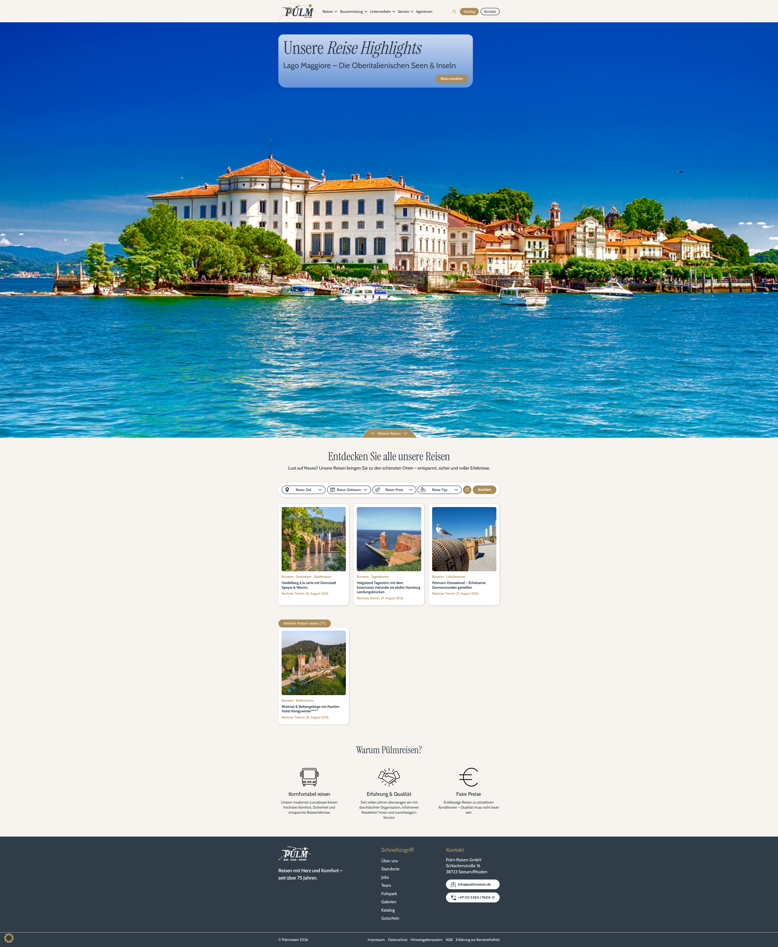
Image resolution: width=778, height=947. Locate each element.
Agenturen (424, 11)
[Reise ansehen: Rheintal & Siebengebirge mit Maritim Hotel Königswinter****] (314, 663)
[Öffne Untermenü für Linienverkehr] (394, 11)
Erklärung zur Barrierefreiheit (478, 939)
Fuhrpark (389, 893)
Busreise (287, 577)
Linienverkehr (380, 11)
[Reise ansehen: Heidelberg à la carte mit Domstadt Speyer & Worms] (314, 539)
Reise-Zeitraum (349, 490)
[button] (9, 938)
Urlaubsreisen (456, 577)
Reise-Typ (439, 490)
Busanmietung (351, 11)
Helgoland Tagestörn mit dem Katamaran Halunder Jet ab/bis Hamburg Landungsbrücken (388, 587)
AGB (449, 939)
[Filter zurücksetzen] (467, 490)
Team (386, 885)
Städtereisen (322, 577)
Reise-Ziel (303, 490)
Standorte (390, 868)
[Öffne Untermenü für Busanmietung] (366, 11)
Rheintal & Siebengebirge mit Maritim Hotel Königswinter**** (310, 709)
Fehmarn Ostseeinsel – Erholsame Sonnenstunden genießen (458, 585)
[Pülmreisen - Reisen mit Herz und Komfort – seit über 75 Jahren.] (297, 11)
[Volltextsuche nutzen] (454, 11)
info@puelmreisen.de (474, 884)
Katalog (388, 910)
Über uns (389, 860)
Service (403, 11)
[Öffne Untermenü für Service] (412, 11)
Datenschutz (397, 939)
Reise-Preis (394, 490)
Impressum (376, 939)
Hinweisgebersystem (426, 939)
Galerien (388, 901)
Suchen (484, 490)
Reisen (328, 11)
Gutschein (390, 918)
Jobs (385, 877)
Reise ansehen (452, 89)
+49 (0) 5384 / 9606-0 (476, 897)
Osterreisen (304, 577)
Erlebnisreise (304, 700)
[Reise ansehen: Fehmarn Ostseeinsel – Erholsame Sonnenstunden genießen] (464, 539)
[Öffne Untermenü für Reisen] (336, 11)
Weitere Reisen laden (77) (304, 623)
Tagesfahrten (380, 577)
